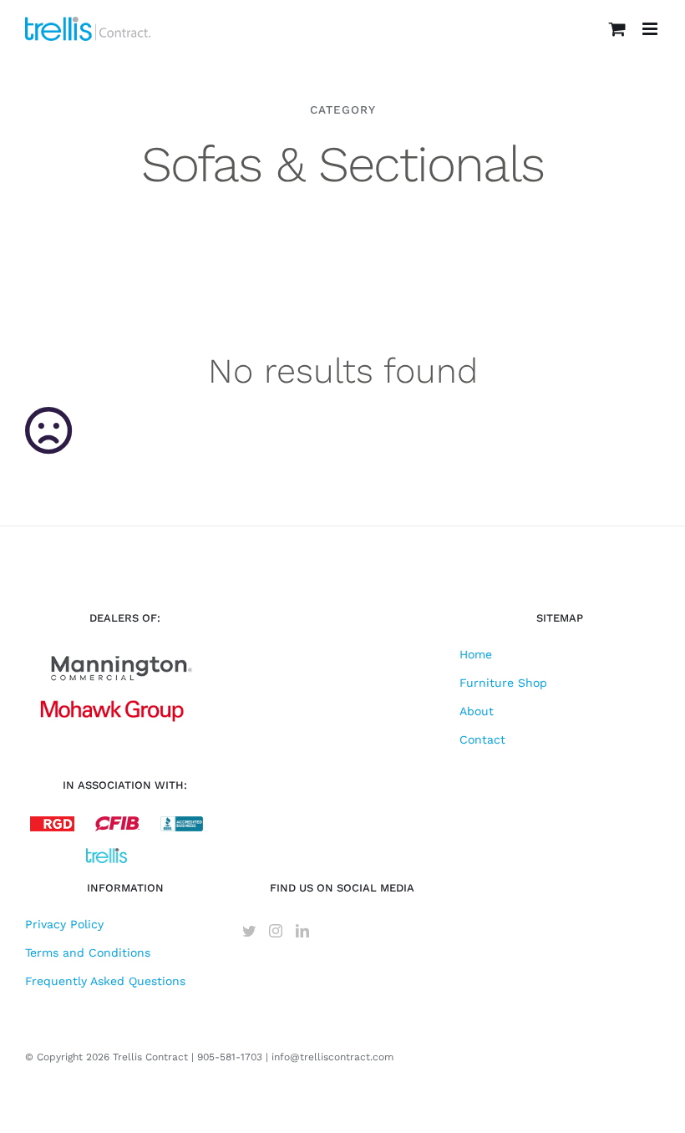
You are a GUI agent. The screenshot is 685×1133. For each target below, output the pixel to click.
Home (475, 654)
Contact (482, 739)
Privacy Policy (64, 924)
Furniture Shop (503, 682)
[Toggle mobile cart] (617, 29)
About (476, 711)
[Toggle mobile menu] (651, 29)
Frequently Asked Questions (105, 981)
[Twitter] (249, 930)
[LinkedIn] (302, 930)
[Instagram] (275, 930)
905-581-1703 (229, 1057)
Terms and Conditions (87, 952)
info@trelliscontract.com (332, 1057)
